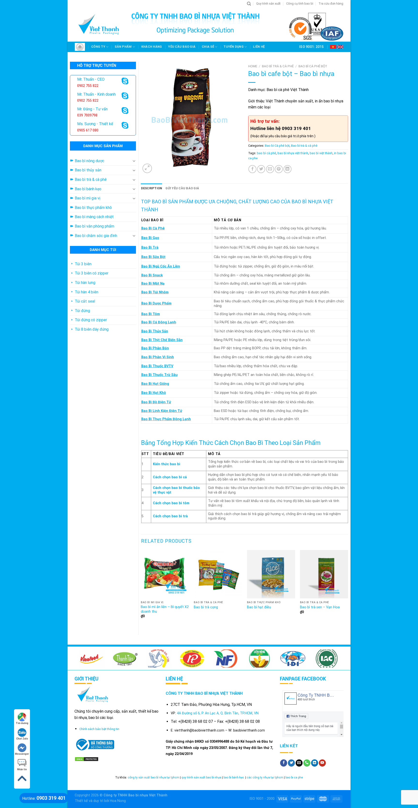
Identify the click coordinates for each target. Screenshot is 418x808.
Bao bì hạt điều (259, 607)
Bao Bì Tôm (150, 314)
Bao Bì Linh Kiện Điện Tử (161, 411)
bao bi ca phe (294, 777)
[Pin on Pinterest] (279, 169)
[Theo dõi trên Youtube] (322, 763)
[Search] (249, 3)
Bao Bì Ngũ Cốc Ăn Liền (160, 266)
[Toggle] (134, 161)
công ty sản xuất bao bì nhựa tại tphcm (153, 777)
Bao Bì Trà (149, 247)
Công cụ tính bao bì (299, 3)
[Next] (347, 588)
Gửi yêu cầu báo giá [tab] (182, 188)
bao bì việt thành (321, 153)
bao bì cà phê (266, 153)
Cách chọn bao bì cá (170, 477)
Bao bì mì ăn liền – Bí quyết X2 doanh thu (165, 609)
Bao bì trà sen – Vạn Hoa (320, 607)
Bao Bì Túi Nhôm (155, 292)
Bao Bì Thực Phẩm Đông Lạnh (166, 419)
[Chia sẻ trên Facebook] (252, 169)
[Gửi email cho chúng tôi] (299, 763)
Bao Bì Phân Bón (155, 348)
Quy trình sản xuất (268, 3)
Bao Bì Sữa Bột (153, 257)
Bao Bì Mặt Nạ (152, 284)
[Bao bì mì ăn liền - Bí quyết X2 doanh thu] (165, 574)
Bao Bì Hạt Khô (153, 393)
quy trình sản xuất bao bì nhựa (201, 777)
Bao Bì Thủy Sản (154, 331)
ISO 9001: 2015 (311, 47)
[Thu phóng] (147, 168)
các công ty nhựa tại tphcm (265, 777)
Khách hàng (151, 46)
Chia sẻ (208, 46)
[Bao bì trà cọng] (218, 574)
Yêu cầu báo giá (181, 46)
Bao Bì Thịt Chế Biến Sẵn (162, 340)
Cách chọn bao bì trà (170, 516)
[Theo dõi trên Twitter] (291, 763)
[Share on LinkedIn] (287, 169)
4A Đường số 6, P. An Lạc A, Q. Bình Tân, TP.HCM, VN (218, 713)
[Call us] (306, 763)
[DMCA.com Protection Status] (87, 759)
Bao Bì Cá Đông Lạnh (158, 322)
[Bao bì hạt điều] (271, 574)
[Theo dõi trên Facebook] (283, 763)
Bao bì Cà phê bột (313, 66)
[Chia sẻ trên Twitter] (261, 169)
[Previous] (141, 588)
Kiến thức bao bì (166, 464)
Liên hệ (259, 46)
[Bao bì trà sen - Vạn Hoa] (324, 574)
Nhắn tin (22, 769)
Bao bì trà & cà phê (278, 66)
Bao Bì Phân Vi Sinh (157, 357)
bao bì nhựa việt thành (292, 153)
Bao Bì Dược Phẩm (156, 303)
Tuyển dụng (234, 46)
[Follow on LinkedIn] (314, 763)
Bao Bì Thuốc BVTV (157, 366)
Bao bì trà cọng (206, 607)
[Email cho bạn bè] (270, 169)
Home (252, 66)
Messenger (22, 754)
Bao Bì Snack (152, 275)
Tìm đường (22, 723)
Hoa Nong (118, 801)
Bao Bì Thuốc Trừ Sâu (159, 375)
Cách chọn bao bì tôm (171, 503)
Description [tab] (151, 188)
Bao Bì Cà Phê (153, 228)
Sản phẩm (123, 46)
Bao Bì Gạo (150, 238)
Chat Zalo (22, 738)
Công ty (98, 46)
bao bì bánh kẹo (234, 777)
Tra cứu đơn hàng (331, 3)
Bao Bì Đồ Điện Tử (156, 402)
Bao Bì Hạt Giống (155, 384)
